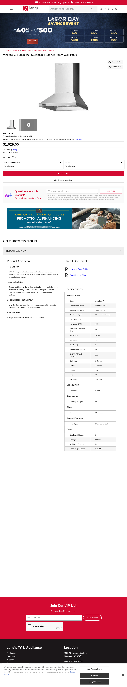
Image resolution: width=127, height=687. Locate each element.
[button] (11, 8)
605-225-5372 (77, 661)
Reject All (94, 675)
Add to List (117, 67)
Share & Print (117, 62)
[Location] (108, 8)
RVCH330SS (13, 152)
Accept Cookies (95, 682)
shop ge (32, 41)
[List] (105, 8)
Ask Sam (111, 191)
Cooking (16, 50)
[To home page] (30, 9)
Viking (15, 150)
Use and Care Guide (79, 269)
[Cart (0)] (116, 8)
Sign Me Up (92, 617)
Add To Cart (63, 173)
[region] (63, 675)
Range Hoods (26, 50)
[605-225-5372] (112, 8)
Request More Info (65, 180)
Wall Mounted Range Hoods (44, 50)
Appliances (7, 50)
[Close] (123, 675)
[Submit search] (92, 9)
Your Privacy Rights (94, 669)
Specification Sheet (78, 275)
